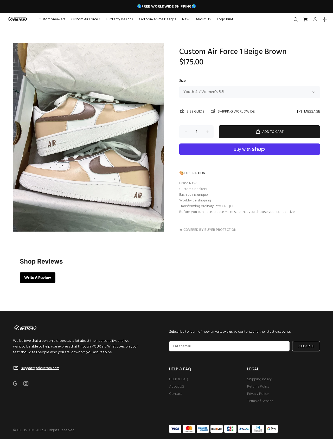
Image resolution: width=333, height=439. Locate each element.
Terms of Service (260, 401)
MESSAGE (312, 112)
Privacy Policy (258, 394)
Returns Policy (258, 387)
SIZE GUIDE (195, 112)
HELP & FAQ (178, 379)
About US (176, 387)
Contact (175, 394)
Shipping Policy (259, 379)
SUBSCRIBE (306, 346)
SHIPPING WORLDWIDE (236, 112)
